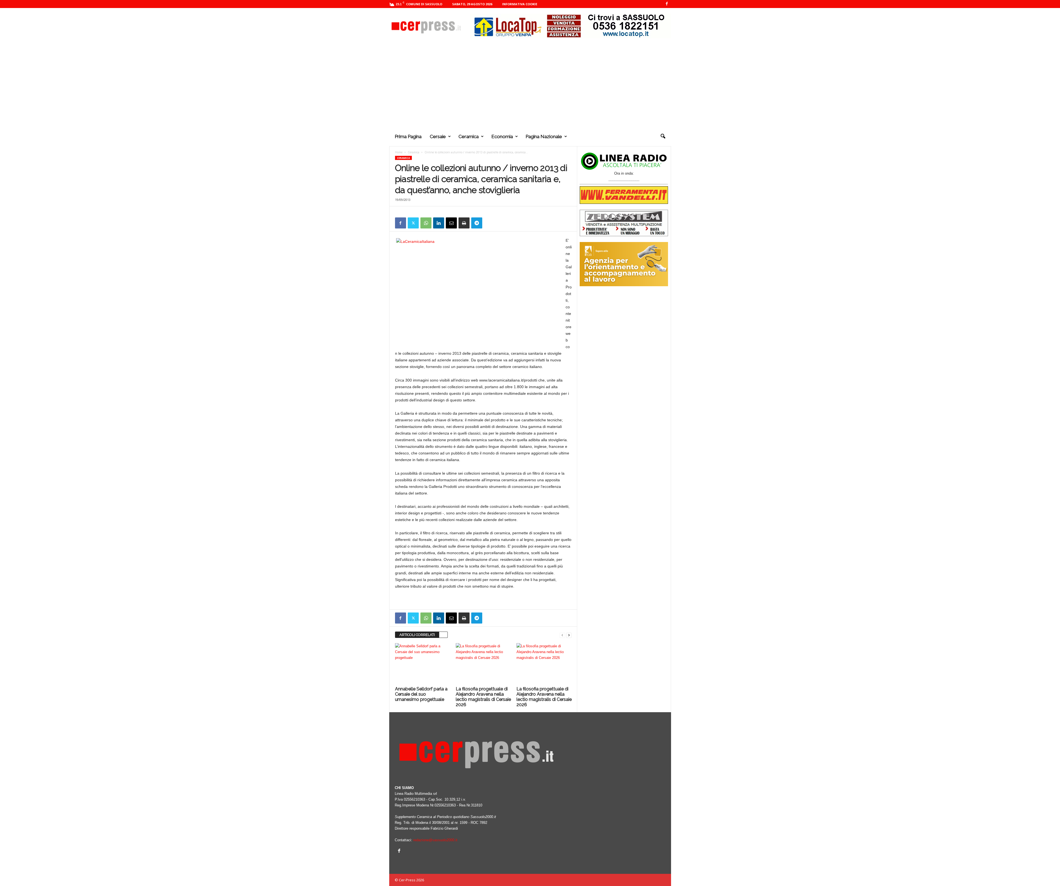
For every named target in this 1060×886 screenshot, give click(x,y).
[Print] (464, 222)
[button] (663, 136)
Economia (502, 136)
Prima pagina (408, 136)
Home (398, 152)
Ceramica (469, 136)
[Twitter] (413, 222)
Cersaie (438, 136)
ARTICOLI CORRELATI (417, 635)
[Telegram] (476, 222)
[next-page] (569, 635)
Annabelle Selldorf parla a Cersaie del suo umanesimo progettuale (421, 694)
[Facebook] (667, 4)
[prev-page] (562, 635)
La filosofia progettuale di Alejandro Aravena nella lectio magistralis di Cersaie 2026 (483, 696)
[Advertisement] (530, 85)
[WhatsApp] (425, 222)
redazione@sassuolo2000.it (435, 840)
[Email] (451, 222)
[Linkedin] (438, 222)
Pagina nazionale (544, 136)
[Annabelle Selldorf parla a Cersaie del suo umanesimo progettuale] (422, 664)
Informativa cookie (519, 4)
